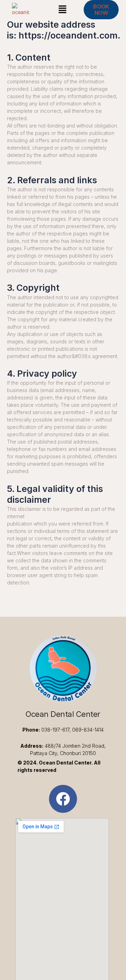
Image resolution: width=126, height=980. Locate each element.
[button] (62, 9)
